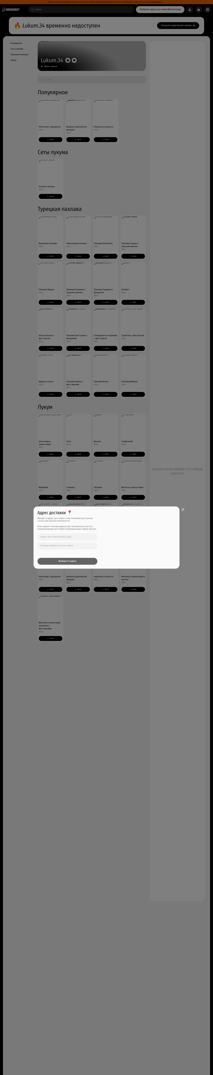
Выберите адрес (67, 561)
